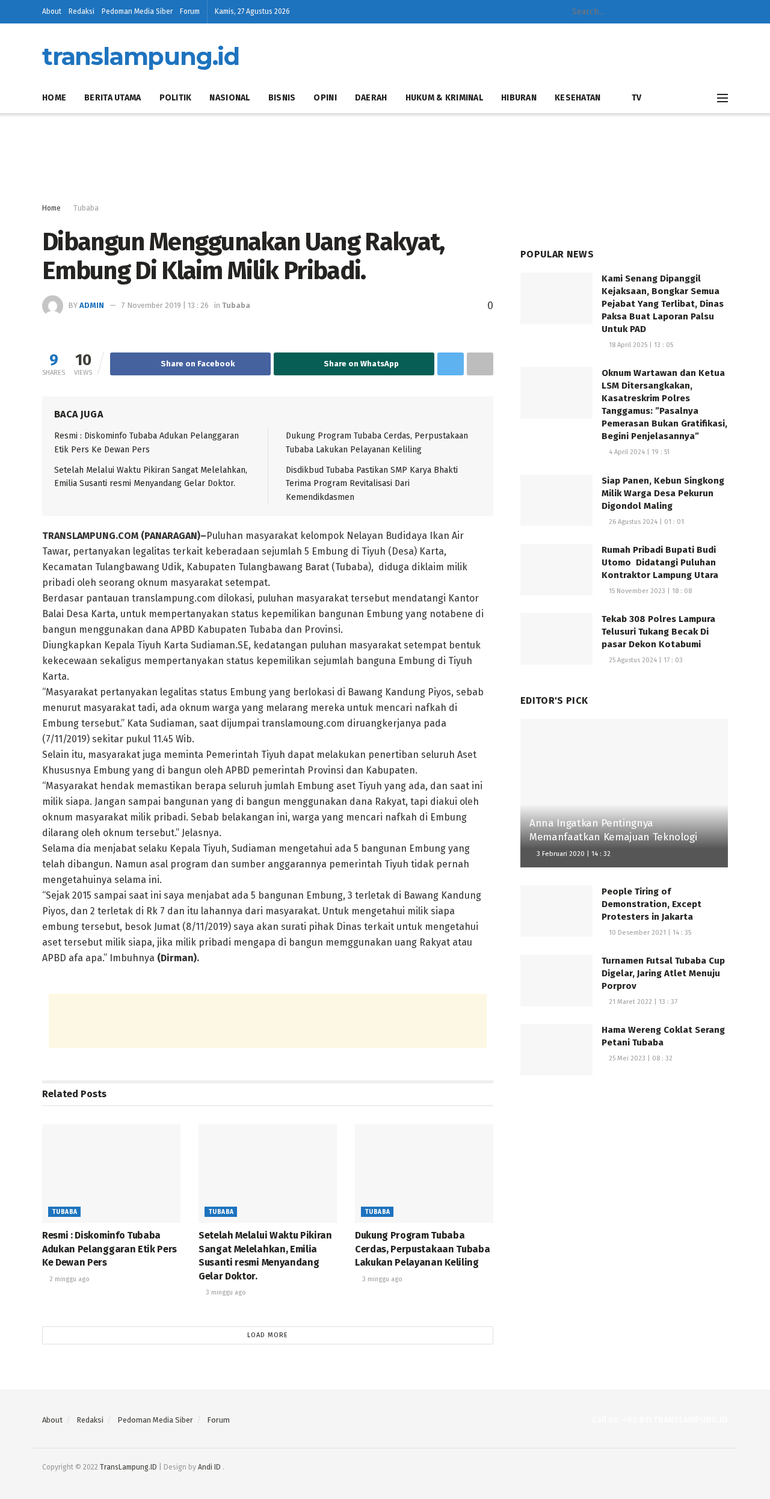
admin (91, 305)
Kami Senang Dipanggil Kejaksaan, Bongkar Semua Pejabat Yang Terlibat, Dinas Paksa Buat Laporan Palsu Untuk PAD (663, 303)
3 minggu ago (225, 1292)
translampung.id (140, 57)
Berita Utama (112, 98)
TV (636, 98)
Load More (267, 1335)
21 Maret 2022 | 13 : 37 (642, 1002)
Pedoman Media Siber (137, 11)
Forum (190, 11)
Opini (324, 98)
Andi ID (209, 1467)
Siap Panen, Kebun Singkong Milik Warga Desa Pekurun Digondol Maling (663, 493)
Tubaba (86, 208)
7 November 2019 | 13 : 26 (165, 305)
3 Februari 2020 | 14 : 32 (573, 854)
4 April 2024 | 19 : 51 (638, 452)
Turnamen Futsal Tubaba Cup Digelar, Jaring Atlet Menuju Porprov (663, 973)
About (51, 11)
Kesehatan (578, 98)
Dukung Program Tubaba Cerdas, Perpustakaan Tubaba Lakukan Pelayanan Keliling (422, 1249)
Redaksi (81, 11)
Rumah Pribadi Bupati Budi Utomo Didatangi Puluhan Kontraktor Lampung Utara (660, 562)
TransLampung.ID (128, 1467)
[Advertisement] (385, 158)
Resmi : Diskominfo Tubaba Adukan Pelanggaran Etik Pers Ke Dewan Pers (109, 1249)
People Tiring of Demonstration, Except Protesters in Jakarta (651, 904)
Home (54, 98)
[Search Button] (651, 11)
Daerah (371, 98)
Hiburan (519, 98)
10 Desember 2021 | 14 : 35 (649, 933)
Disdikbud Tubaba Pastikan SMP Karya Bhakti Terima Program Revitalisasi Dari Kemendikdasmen (372, 483)
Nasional (229, 98)
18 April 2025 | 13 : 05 (640, 345)
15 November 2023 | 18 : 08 (649, 591)
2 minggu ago (69, 1279)
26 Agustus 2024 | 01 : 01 (645, 522)
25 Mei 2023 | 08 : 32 (640, 1058)
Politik (175, 98)
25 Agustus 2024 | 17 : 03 (645, 660)
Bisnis (282, 98)
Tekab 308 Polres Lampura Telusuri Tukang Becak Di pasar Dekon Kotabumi (658, 632)
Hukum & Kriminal (444, 98)
